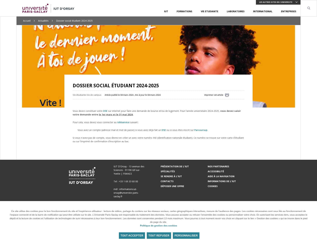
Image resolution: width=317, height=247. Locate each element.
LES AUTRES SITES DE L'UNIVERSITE (275, 2)
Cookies (213, 186)
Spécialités (168, 171)
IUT (166, 11)
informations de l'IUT (222, 181)
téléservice (123, 122)
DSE (105, 110)
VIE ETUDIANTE (209, 11)
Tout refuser (158, 235)
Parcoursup (200, 130)
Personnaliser (186, 235)
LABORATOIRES (236, 11)
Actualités (43, 20)
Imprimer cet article (213, 94)
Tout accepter (132, 235)
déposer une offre (172, 186)
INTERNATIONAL (262, 11)
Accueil (27, 20)
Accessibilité (216, 171)
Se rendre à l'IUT (171, 176)
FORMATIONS (184, 11)
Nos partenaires (218, 166)
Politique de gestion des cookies (158, 225)
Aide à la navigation (221, 176)
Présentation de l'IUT (175, 166)
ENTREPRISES (288, 11)
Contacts (167, 181)
